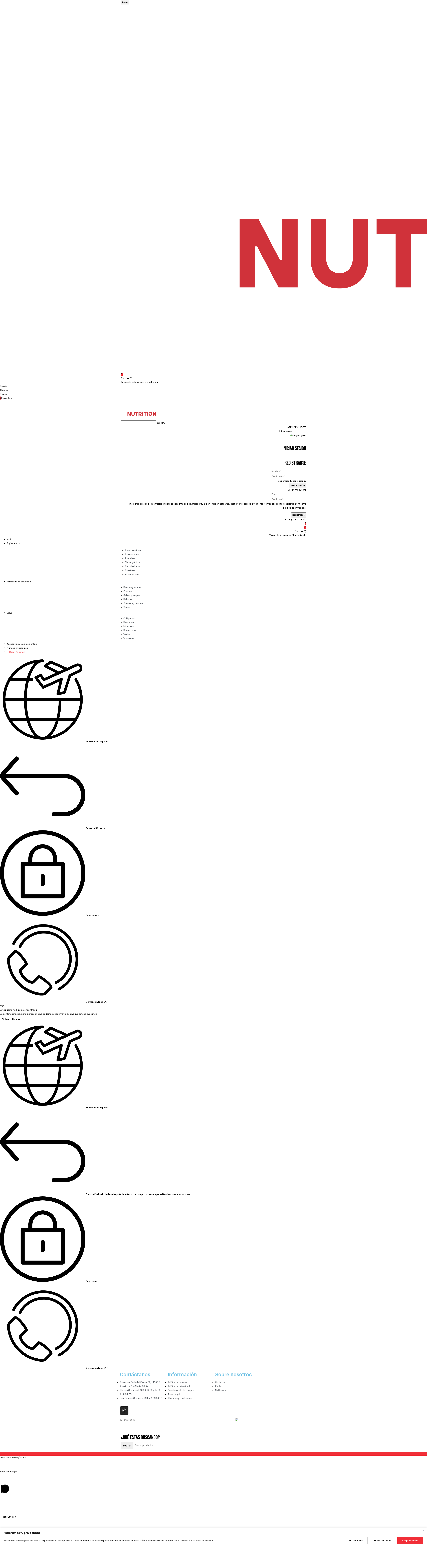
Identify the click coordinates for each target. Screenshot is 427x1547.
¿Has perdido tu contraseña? (291, 480)
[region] (213, 1537)
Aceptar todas (410, 1540)
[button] (213, 374)
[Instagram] (124, 1410)
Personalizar (356, 1540)
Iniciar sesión (286, 431)
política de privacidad (294, 507)
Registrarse (300, 431)
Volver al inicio (11, 1019)
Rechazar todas (382, 1540)
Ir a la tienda (151, 381)
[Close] (423, 1531)
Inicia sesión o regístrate (13, 1457)
